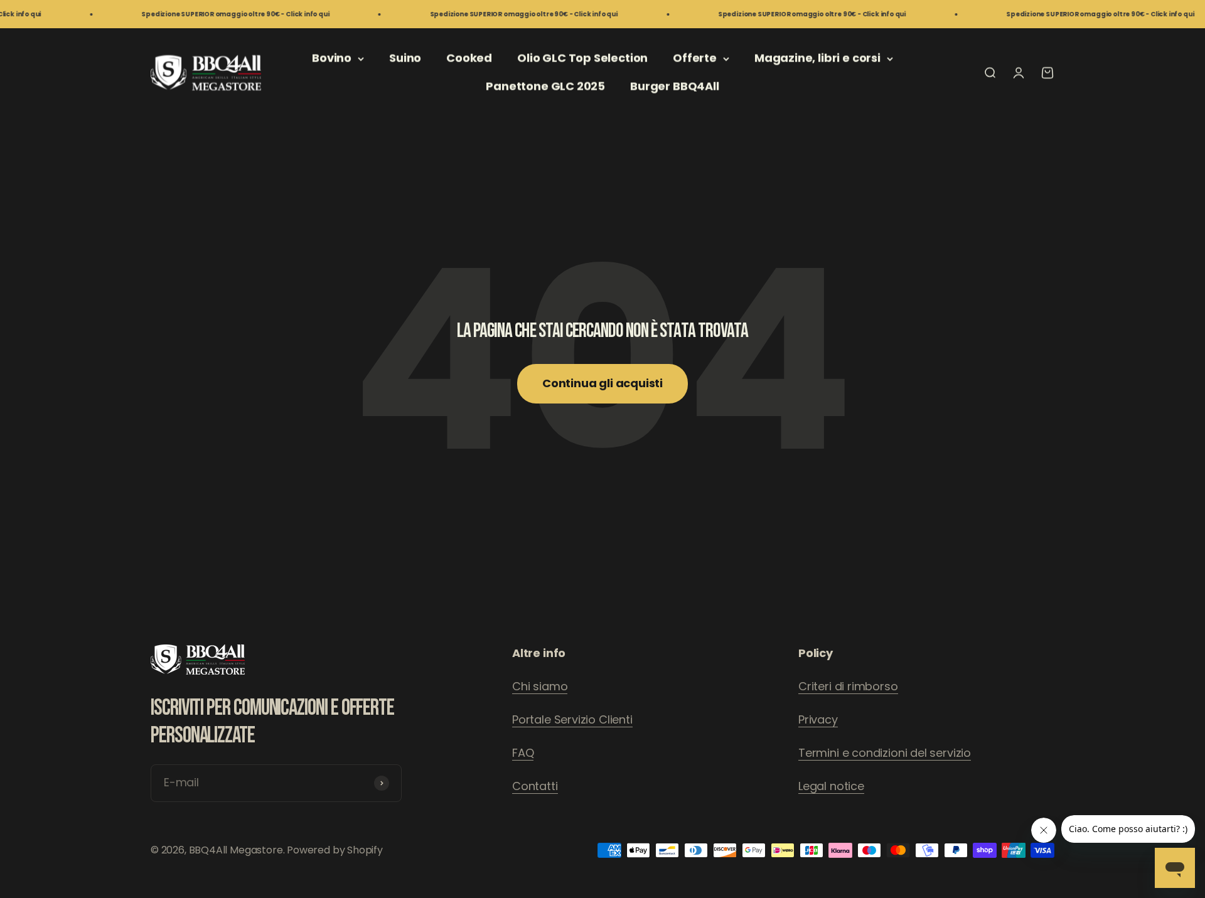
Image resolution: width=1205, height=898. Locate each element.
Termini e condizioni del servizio (884, 753)
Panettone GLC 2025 (545, 86)
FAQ (522, 753)
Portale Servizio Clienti (572, 719)
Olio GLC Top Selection (582, 58)
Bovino (331, 58)
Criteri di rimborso (848, 686)
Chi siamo (539, 686)
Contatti (535, 786)
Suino (405, 58)
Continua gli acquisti (602, 383)
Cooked (469, 58)
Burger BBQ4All (674, 86)
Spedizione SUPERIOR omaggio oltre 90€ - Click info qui (212, 14)
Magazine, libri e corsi (817, 58)
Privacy (818, 719)
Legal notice (831, 786)
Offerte (695, 58)
